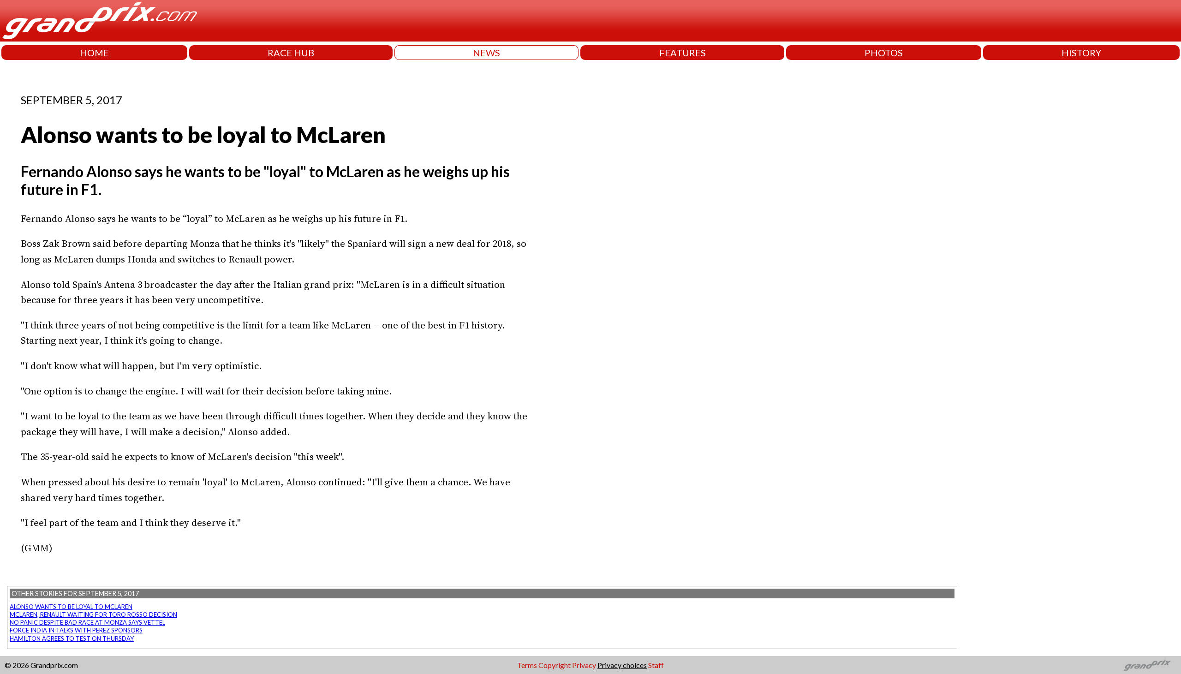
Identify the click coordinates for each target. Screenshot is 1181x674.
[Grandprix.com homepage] (1147, 665)
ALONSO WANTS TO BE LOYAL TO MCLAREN (71, 606)
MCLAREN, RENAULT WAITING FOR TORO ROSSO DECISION (93, 614)
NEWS (486, 52)
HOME (94, 52)
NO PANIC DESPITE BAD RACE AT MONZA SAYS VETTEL (87, 622)
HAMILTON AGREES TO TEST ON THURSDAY (72, 638)
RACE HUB (291, 52)
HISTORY (1081, 52)
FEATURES (682, 52)
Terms (527, 665)
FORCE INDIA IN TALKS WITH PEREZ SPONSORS (76, 630)
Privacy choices (622, 665)
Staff (656, 665)
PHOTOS (884, 52)
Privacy (584, 665)
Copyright (554, 665)
